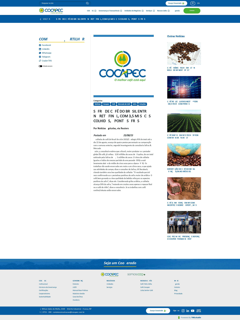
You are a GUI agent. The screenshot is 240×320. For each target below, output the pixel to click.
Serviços (109, 287)
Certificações (43, 290)
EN (198, 3)
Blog (175, 290)
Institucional (43, 284)
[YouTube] (192, 310)
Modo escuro (47, 66)
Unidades (110, 284)
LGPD (75, 287)
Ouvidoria (76, 300)
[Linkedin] (187, 310)
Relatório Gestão (79, 294)
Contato (177, 287)
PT (193, 3)
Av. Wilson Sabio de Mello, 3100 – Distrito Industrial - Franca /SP (65, 309)
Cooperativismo (44, 294)
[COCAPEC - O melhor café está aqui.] (51, 11)
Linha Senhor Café (146, 290)
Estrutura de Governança (48, 287)
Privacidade (178, 294)
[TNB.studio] (189, 318)
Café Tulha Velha (146, 284)
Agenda (177, 284)
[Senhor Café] (198, 310)
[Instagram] (183, 310)
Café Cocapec (145, 287)
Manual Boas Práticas (80, 290)
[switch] (40, 66)
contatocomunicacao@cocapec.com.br (68, 312)
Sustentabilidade (45, 297)
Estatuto (76, 284)
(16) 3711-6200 (45, 312)
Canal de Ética (78, 297)
